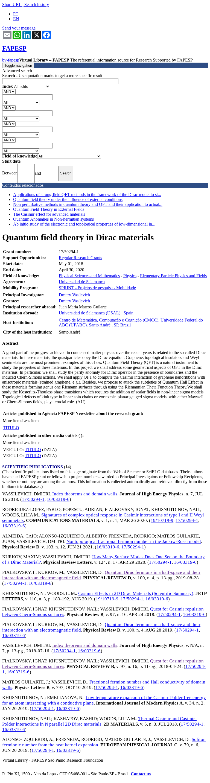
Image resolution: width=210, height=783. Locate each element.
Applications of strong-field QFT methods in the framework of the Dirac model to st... (87, 194)
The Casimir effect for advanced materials (49, 214)
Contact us (141, 774)
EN (16, 18)
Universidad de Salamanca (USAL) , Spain (96, 313)
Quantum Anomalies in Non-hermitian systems (53, 219)
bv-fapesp (10, 60)
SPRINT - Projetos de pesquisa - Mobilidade (97, 287)
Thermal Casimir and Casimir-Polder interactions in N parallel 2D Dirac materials (99, 721)
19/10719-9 (162, 520)
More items (12, 420)
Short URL (11, 4)
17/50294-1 (33, 499)
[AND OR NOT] (9, 91)
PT (15, 13)
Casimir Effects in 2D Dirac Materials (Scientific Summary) (135, 593)
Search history (36, 4)
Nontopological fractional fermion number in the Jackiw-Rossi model (133, 541)
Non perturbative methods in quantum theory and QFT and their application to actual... (87, 204)
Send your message (19, 28)
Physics (129, 275)
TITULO (11, 427)
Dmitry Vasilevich (74, 295)
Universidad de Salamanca (82, 281)
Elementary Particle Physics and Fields (173, 275)
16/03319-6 (58, 499)
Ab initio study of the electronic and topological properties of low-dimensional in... (84, 224)
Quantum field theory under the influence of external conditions (67, 199)
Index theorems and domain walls (84, 493)
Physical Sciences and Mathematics (89, 275)
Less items (31, 420)
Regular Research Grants (80, 257)
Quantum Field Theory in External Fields (48, 209)
